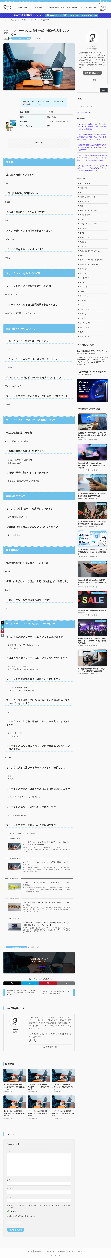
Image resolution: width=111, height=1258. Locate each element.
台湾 (81, 332)
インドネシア (84, 278)
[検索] (106, 1)
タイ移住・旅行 (85, 215)
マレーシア (83, 287)
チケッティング (85, 327)
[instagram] (100, 1)
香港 (81, 206)
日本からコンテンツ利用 (88, 224)
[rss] (103, 1)
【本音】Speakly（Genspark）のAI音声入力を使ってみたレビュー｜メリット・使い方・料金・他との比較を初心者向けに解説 (92, 157)
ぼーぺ (15, 1029)
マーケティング (85, 309)
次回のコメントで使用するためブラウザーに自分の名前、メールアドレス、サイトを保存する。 (39, 1206)
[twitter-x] (97, 1)
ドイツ (82, 233)
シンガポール (84, 296)
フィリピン (83, 269)
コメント (10, 1151)
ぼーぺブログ (7, 7)
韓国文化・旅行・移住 (87, 197)
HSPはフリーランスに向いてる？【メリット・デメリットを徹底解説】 (46, 883)
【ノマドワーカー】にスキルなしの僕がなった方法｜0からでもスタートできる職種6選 (46, 843)
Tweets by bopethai (84, 112)
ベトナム (83, 305)
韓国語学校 (83, 188)
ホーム (30, 1251)
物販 (32, 947)
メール (10, 1188)
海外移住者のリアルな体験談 (90, 251)
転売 (38, 947)
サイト (9, 1197)
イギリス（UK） (85, 219)
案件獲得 (83, 300)
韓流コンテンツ (85, 336)
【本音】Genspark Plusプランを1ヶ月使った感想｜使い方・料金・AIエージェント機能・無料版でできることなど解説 (91, 136)
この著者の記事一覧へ (50, 1047)
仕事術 (82, 291)
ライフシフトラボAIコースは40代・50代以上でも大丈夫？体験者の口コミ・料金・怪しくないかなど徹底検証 (92, 126)
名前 (9, 1180)
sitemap (80, 1251)
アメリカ (83, 314)
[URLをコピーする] (66, 983)
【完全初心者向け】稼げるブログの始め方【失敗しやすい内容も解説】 (46, 903)
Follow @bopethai (39, 966)
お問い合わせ (71, 1251)
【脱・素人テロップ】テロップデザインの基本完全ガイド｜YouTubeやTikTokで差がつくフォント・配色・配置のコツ (92, 168)
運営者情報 (83, 228)
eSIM (81, 255)
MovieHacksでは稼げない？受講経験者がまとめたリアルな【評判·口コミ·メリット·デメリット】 (46, 923)
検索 (103, 90)
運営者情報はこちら (92, 73)
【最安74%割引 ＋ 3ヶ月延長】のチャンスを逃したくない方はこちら (71, 15)
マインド (83, 273)
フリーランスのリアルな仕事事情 (21, 38)
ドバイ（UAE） (85, 183)
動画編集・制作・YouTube (89, 264)
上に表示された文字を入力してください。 (21, 1216)
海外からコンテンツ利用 (88, 210)
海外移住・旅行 (85, 201)
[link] (30, 1040)
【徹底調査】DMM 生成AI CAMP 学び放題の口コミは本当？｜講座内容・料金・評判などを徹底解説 (92, 147)
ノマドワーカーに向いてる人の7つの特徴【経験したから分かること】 (46, 863)
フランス (83, 246)
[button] (12, 983)
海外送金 (83, 242)
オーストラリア (85, 323)
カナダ (82, 192)
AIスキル (83, 282)
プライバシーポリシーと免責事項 (54, 1251)
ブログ (82, 318)
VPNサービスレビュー (87, 237)
